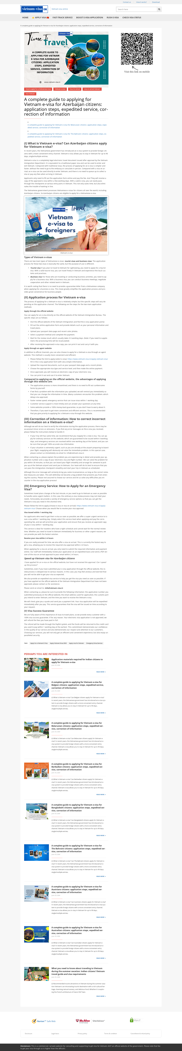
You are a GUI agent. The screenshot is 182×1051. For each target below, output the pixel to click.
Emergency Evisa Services (94, 643)
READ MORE (100, 672)
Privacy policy (82, 1033)
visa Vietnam (30, 94)
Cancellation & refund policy (140, 1033)
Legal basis (55, 1033)
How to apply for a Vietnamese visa (38, 89)
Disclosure (28, 1033)
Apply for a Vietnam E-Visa (38, 643)
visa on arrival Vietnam (92, 89)
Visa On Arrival (75, 89)
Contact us (127, 2)
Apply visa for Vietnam (76, 643)
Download (156, 2)
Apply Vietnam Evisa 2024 (58, 643)
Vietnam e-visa (60, 89)
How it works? (141, 2)
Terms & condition (110, 1033)
